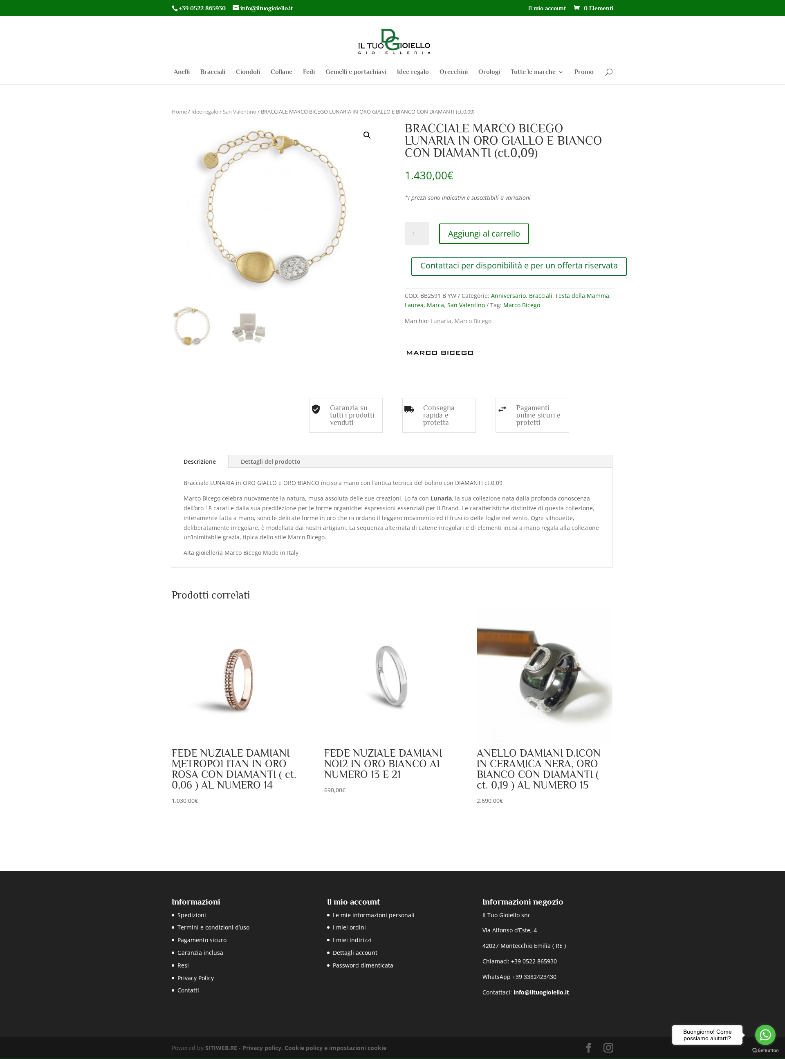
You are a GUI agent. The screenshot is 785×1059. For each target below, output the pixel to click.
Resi (183, 965)
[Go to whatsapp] (765, 1035)
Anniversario (508, 295)
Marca (435, 305)
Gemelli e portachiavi (355, 72)
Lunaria (441, 321)
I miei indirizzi (352, 940)
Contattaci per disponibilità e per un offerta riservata (519, 265)
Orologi (489, 72)
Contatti (188, 990)
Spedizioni (191, 915)
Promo (584, 72)
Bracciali (212, 72)
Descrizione (200, 461)
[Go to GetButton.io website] (765, 1050)
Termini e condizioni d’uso (213, 927)
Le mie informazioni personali (374, 915)
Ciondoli (248, 72)
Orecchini (454, 72)
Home (179, 111)
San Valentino (239, 111)
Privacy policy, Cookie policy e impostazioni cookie (314, 1048)
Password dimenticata (363, 965)
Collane (281, 72)
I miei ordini (349, 927)
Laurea (414, 305)
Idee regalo (413, 72)
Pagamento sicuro (202, 940)
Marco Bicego (521, 305)
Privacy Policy (195, 978)
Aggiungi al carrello (484, 233)
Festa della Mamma (582, 295)
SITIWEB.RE (221, 1048)
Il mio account (547, 8)
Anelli (182, 72)
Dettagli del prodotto (271, 461)
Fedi (309, 72)
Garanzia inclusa (200, 952)
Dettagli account (355, 952)
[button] (367, 135)
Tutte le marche (533, 72)
